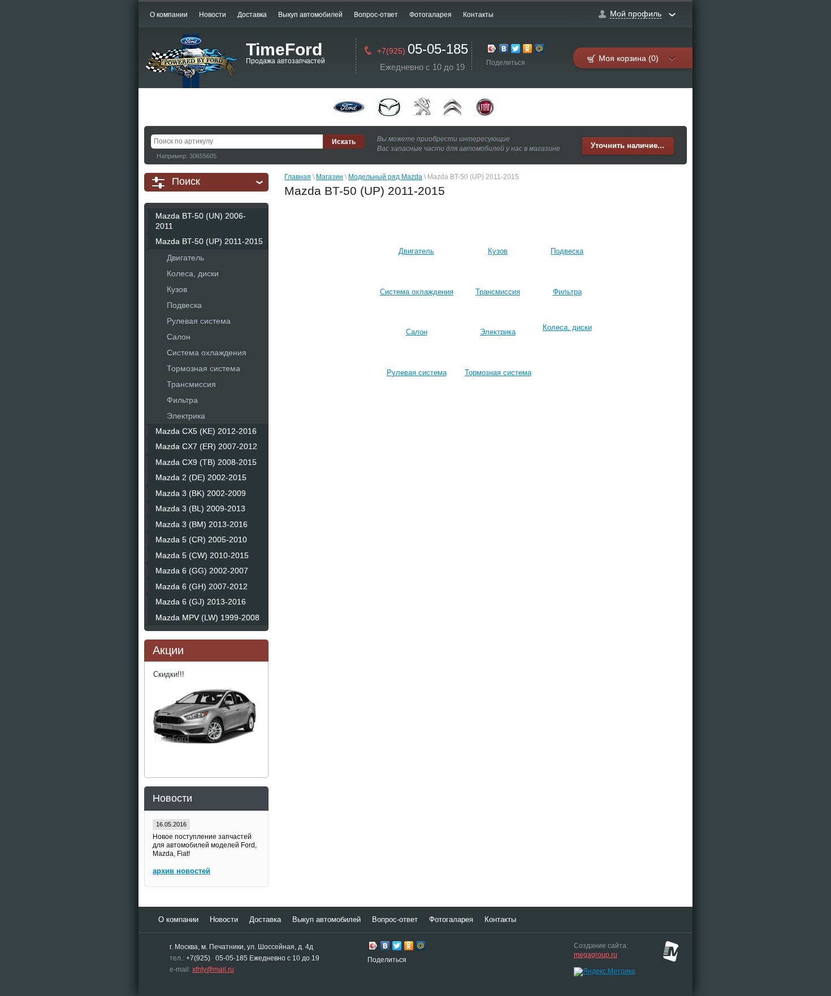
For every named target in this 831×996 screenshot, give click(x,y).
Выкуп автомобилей (310, 15)
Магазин (329, 177)
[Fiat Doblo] (485, 107)
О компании (169, 15)
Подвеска (184, 305)
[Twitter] (516, 50)
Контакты (478, 15)
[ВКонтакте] (504, 50)
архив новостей (181, 871)
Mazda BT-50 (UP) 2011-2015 (209, 241)
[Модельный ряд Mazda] (389, 107)
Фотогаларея (430, 15)
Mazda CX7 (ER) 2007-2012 (206, 446)
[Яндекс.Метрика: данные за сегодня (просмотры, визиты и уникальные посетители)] (604, 971)
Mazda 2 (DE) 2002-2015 (200, 477)
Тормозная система (203, 368)
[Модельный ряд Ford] (348, 107)
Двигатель (185, 257)
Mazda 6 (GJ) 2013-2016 (200, 601)
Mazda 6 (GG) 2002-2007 (201, 570)
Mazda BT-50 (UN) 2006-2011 (200, 220)
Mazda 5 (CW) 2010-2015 (202, 555)
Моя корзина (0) (629, 58)
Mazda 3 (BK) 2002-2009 (200, 493)
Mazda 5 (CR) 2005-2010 (201, 539)
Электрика (186, 415)
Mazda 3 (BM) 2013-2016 (201, 524)
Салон (179, 336)
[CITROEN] (452, 107)
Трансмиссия (191, 384)
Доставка (252, 15)
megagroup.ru (595, 955)
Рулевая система (199, 320)
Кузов (177, 289)
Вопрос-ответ (376, 15)
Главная (297, 177)
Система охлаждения (206, 352)
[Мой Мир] (540, 50)
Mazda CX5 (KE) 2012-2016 (206, 431)
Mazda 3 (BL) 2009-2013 (200, 508)
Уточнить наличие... (627, 145)
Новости (212, 15)
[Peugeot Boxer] (423, 107)
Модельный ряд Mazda (385, 177)
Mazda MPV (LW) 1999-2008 (207, 617)
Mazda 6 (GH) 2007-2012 (201, 586)
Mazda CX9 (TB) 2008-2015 (206, 462)
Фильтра (182, 400)
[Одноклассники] (528, 50)
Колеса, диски (193, 273)
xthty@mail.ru (213, 969)
